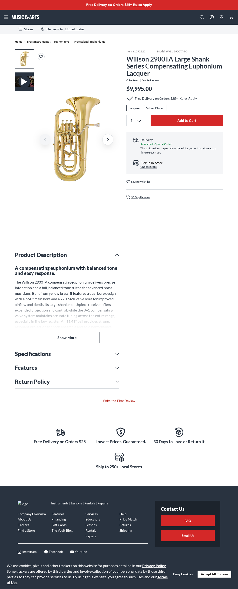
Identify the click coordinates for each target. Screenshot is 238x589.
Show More (67, 337)
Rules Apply (142, 5)
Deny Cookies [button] (183, 574)
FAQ (188, 521)
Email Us (188, 536)
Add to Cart (186, 120)
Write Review (150, 80)
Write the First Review (119, 401)
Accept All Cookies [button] (214, 574)
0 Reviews (132, 80)
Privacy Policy (154, 565)
